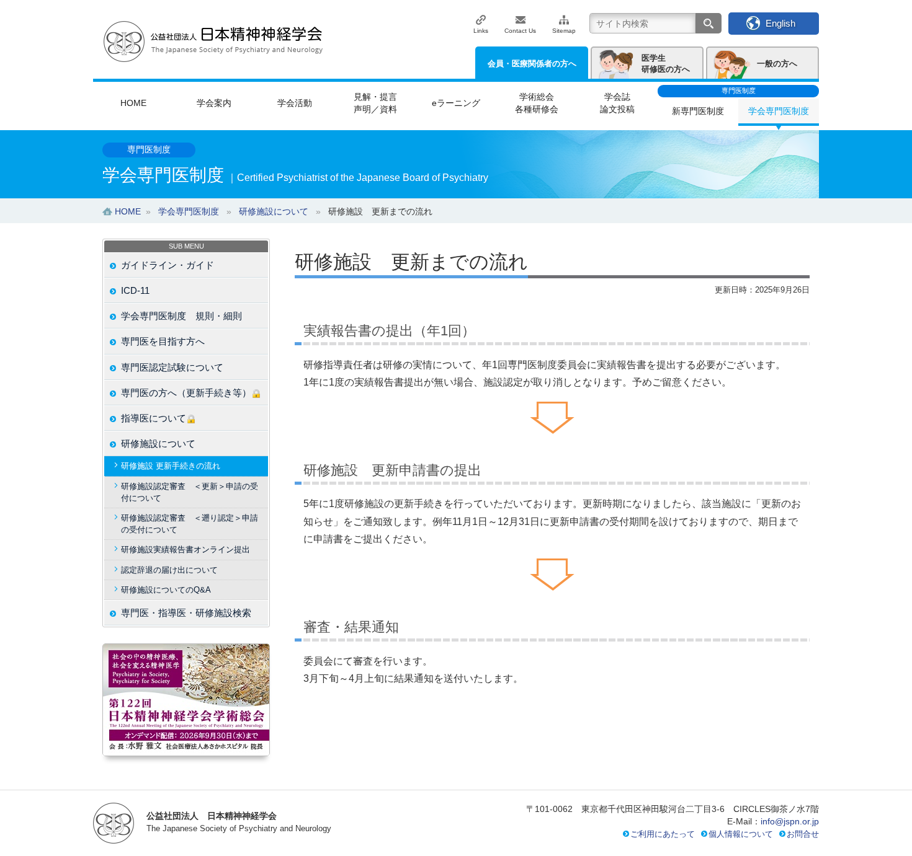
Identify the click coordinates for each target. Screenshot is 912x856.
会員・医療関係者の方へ (532, 63)
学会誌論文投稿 (617, 103)
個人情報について (741, 834)
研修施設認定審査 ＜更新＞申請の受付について (189, 492)
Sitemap (564, 30)
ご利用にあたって (662, 834)
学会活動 (294, 103)
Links (480, 30)
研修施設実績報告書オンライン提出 (185, 549)
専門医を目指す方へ (163, 341)
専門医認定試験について (172, 367)
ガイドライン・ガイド (167, 265)
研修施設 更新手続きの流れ (170, 465)
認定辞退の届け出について (169, 570)
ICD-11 (135, 290)
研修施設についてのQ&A (166, 589)
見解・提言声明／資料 (375, 103)
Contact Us (520, 30)
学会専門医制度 (778, 111)
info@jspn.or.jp (790, 821)
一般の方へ (777, 63)
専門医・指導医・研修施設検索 (186, 612)
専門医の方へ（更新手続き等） (186, 392)
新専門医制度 (698, 111)
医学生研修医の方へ (666, 63)
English (780, 23)
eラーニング (456, 103)
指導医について (153, 418)
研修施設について (158, 443)
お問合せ (803, 834)
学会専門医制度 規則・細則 (181, 316)
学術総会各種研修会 (536, 103)
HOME (133, 103)
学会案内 (214, 103)
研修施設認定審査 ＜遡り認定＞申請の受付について (189, 523)
